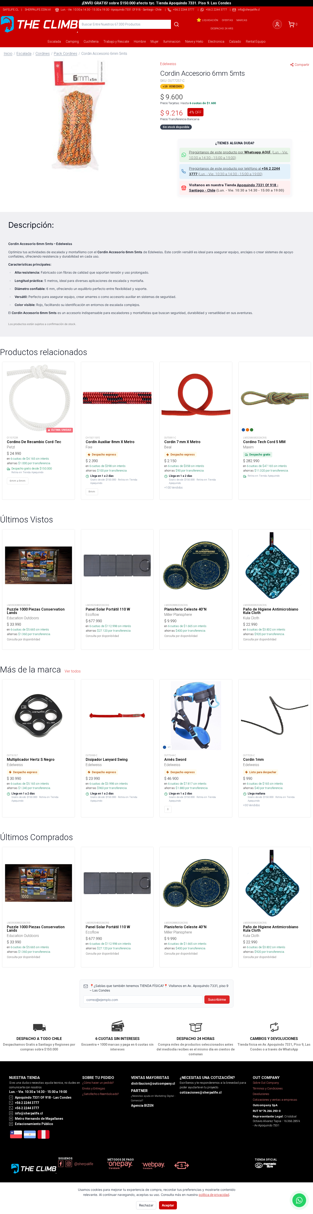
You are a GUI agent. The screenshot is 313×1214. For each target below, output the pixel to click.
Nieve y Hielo (194, 41)
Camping (72, 41)
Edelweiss (168, 63)
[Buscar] (176, 24)
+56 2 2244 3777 (216, 9)
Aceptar (168, 1205)
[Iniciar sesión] (277, 24)
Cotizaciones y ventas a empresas (275, 1100)
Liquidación (210, 20)
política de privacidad (214, 1195)
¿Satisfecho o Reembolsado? (100, 1094)
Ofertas (227, 20)
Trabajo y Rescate (116, 41)
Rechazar (146, 1205)
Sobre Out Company (266, 1083)
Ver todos (73, 671)
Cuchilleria (91, 41)
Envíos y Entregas (93, 1088)
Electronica (216, 41)
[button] (78, 115)
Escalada (54, 41)
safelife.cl (11, 9)
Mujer (155, 41)
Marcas (241, 20)
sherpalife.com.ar (38, 9)
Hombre (140, 41)
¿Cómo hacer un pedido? (98, 1083)
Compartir (302, 65)
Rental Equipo (256, 41)
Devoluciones (261, 1094)
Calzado (235, 41)
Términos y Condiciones (268, 1088)
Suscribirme (217, 999)
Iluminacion (171, 41)
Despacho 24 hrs (222, 28)
